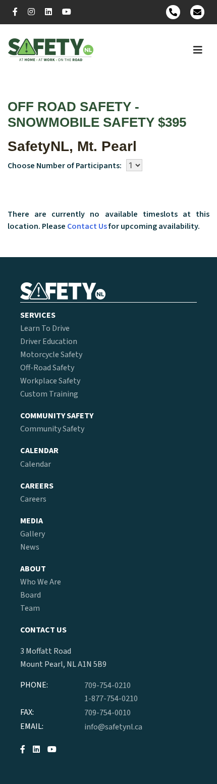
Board (30, 595)
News (29, 547)
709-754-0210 (107, 685)
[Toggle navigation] (198, 50)
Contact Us (87, 226)
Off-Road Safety (47, 367)
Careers (33, 499)
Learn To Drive (45, 328)
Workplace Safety (50, 380)
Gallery (32, 534)
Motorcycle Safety (51, 354)
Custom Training (49, 394)
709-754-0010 (107, 712)
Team (30, 608)
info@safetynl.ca (113, 726)
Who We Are (40, 581)
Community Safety (52, 428)
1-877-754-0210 (111, 698)
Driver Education (48, 341)
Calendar (35, 464)
